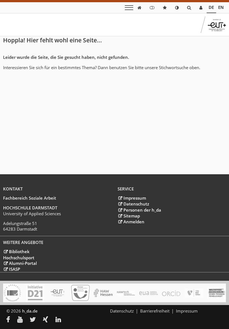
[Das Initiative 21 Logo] (35, 293)
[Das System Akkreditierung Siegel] (12, 293)
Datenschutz (136, 204)
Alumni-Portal (23, 263)
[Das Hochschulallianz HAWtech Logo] (126, 293)
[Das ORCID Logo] (171, 293)
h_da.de (30, 311)
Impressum (134, 198)
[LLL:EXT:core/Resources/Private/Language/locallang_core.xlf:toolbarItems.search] (189, 8)
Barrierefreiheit (155, 311)
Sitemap (131, 216)
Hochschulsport (18, 257)
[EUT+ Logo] (58, 292)
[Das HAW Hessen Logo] (103, 293)
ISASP (14, 269)
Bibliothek (19, 251)
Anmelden (133, 221)
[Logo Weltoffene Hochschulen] (216, 293)
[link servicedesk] (201, 8)
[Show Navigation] (129, 7)
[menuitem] (11, 320)
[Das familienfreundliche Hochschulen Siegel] (80, 293)
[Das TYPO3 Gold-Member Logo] (194, 293)
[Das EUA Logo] (148, 293)
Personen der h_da (142, 210)
